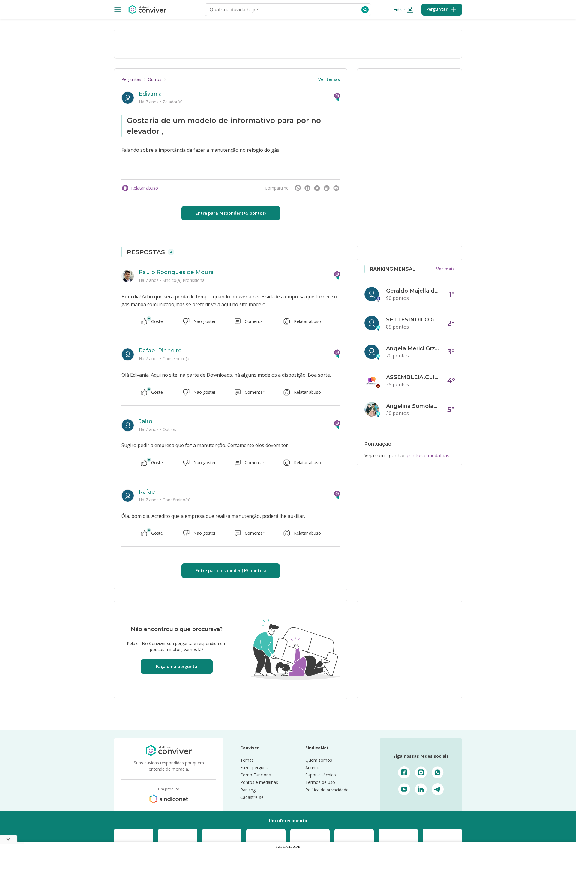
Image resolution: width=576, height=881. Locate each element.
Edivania (150, 94)
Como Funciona (255, 775)
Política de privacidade (327, 790)
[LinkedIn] (326, 188)
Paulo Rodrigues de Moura (176, 272)
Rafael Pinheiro (160, 350)
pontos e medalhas (427, 455)
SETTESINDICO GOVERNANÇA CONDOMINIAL (413, 319)
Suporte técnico (320, 775)
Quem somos (318, 760)
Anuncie (313, 767)
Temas (247, 760)
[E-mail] (336, 188)
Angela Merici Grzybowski (413, 348)
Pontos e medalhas (259, 782)
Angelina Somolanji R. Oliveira (413, 406)
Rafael (148, 491)
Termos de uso (320, 782)
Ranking (248, 790)
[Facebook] (307, 188)
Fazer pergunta (255, 767)
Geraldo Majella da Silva (413, 291)
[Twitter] (317, 188)
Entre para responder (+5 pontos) (231, 213)
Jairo (145, 421)
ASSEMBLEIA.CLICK (413, 377)
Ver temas (329, 79)
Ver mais (445, 269)
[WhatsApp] (298, 188)
